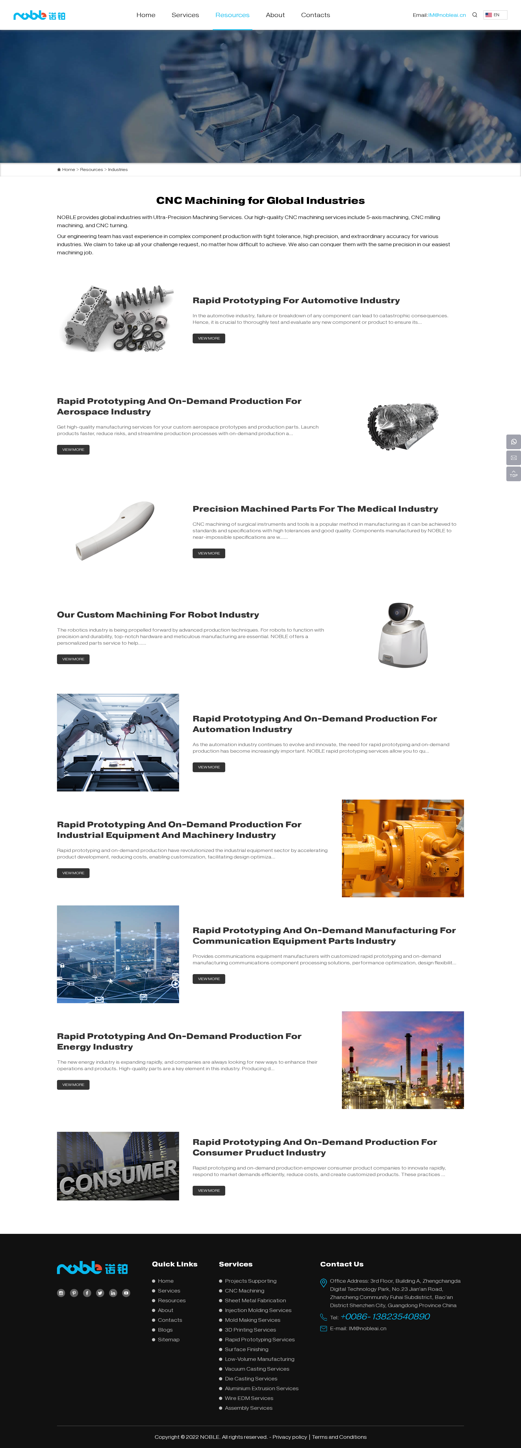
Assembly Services (248, 1408)
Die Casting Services (251, 1379)
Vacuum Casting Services (257, 1369)
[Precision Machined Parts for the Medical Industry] (118, 319)
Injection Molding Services (258, 1310)
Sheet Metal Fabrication (255, 1300)
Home (145, 14)
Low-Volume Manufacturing (259, 1359)
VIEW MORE (209, 338)
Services (185, 14)
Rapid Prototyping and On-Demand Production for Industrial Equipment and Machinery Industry (179, 829)
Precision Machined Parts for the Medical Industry (316, 508)
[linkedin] (113, 1293)
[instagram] (61, 1293)
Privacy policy (289, 1437)
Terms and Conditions (339, 1437)
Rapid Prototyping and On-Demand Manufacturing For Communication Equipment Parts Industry (324, 935)
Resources (232, 14)
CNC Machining (244, 1291)
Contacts (315, 14)
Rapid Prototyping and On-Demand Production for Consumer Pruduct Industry (315, 1147)
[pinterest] (74, 1293)
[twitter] (100, 1293)
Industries (118, 169)
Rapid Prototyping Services (260, 1339)
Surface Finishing (246, 1349)
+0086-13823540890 (384, 1316)
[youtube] (126, 1293)
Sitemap (169, 1339)
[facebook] (87, 1293)
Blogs (165, 1330)
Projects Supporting (251, 1281)
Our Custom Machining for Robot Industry (158, 614)
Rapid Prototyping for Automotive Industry (296, 300)
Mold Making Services (252, 1320)
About (275, 14)
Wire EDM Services (249, 1398)
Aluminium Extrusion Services (261, 1388)
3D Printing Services (250, 1330)
